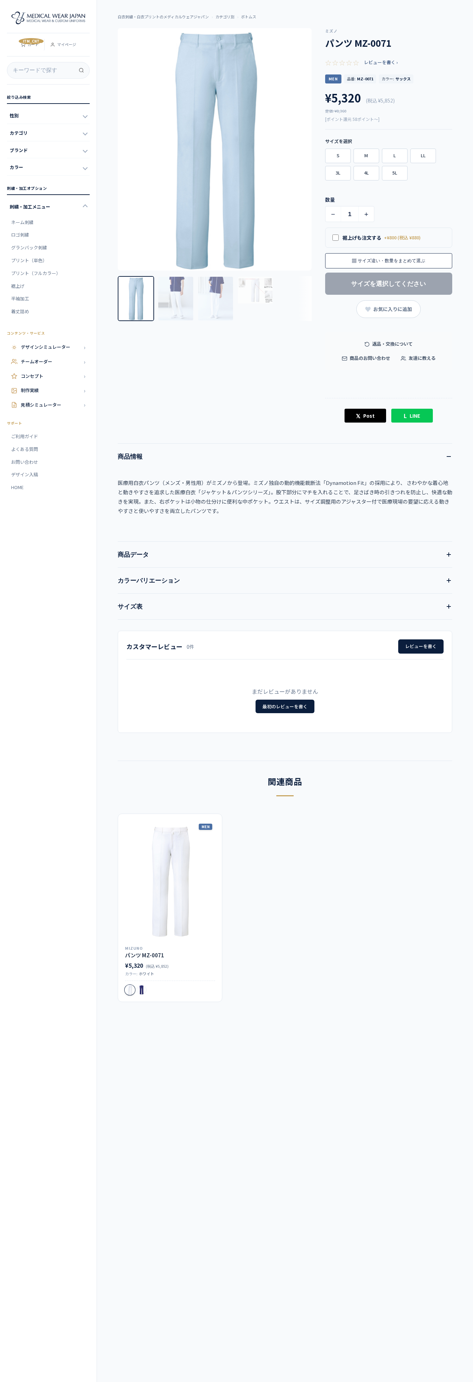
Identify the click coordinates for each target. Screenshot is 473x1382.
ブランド (19, 150)
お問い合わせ (24, 462)
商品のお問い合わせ (369, 358)
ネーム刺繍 (22, 222)
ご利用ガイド (24, 436)
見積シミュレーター (53, 404)
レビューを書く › (381, 62)
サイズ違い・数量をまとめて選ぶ (388, 260)
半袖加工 (20, 298)
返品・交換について (392, 343)
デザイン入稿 (24, 474)
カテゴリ (19, 133)
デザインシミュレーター (53, 347)
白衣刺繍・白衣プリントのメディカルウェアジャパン (163, 16)
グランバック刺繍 (29, 247)
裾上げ (18, 286)
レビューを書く (421, 646)
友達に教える (422, 358)
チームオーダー (53, 361)
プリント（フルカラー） (36, 273)
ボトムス (248, 16)
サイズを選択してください (388, 283)
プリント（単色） (29, 260)
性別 (14, 115)
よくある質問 (24, 449)
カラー (16, 167)
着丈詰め (20, 311)
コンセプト (53, 376)
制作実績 (53, 390)
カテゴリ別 (224, 16)
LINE (412, 415)
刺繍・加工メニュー (30, 206)
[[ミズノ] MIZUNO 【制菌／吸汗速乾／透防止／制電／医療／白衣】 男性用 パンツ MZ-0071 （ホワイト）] (170, 881)
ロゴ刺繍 (20, 234)
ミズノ (331, 31)
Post (365, 415)
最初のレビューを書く (284, 706)
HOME (17, 487)
